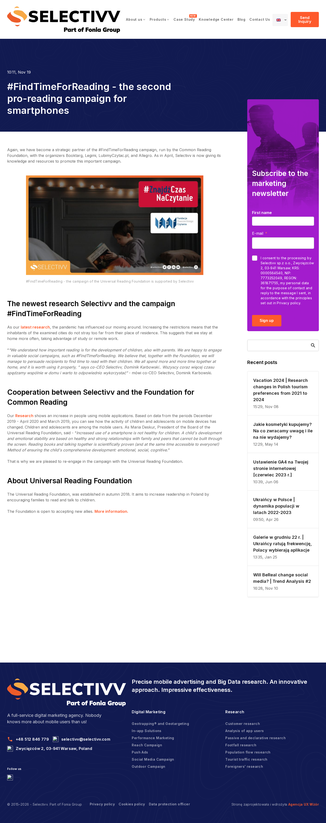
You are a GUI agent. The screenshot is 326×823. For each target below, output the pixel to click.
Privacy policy (102, 804)
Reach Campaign (147, 745)
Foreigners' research (244, 766)
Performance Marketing (153, 738)
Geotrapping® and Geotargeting (160, 724)
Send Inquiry (304, 19)
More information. (111, 511)
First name (262, 212)
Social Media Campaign (153, 759)
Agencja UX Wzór (303, 804)
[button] (135, 19)
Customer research (242, 724)
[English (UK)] (280, 20)
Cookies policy (132, 804)
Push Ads (140, 752)
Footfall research (240, 745)
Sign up (267, 321)
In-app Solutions (146, 731)
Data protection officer (169, 804)
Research (24, 415)
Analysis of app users (244, 731)
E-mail (257, 233)
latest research (35, 327)
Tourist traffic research (246, 759)
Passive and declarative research (255, 738)
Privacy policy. (289, 303)
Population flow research (248, 752)
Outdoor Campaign (148, 766)
